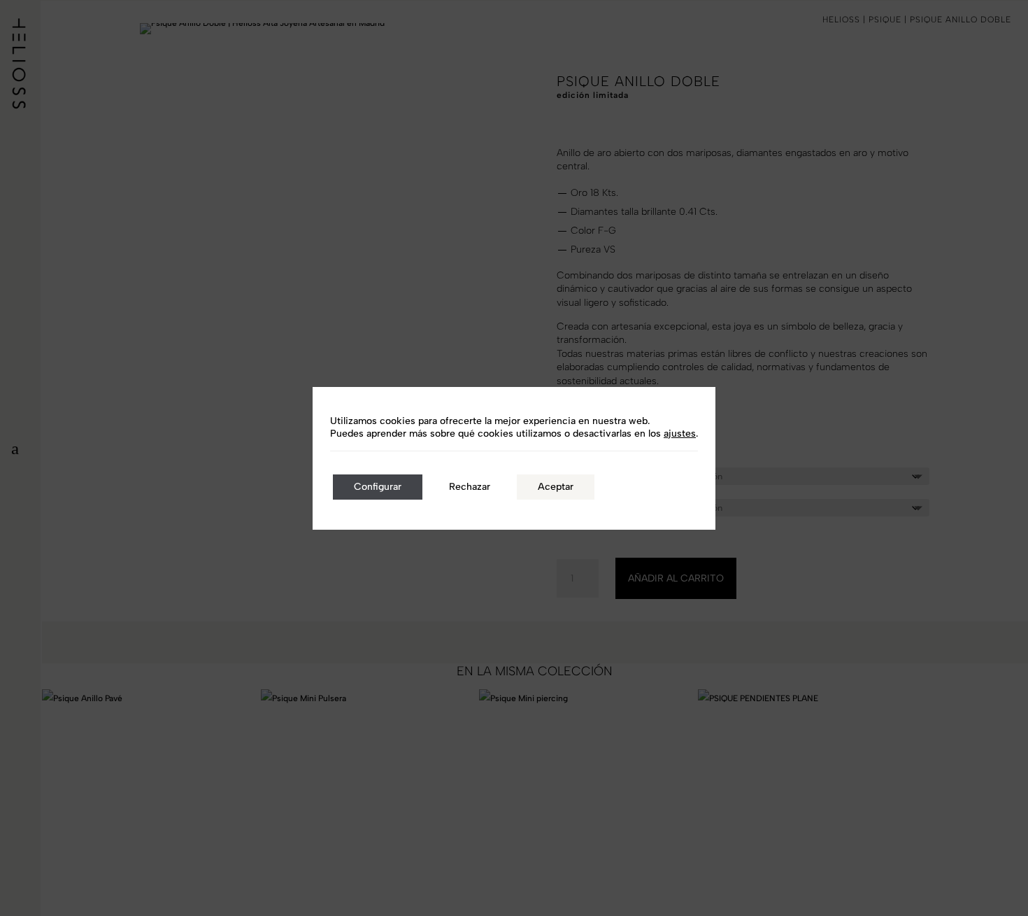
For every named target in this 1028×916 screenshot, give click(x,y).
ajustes (680, 433)
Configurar (377, 487)
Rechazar (469, 487)
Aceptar (555, 487)
